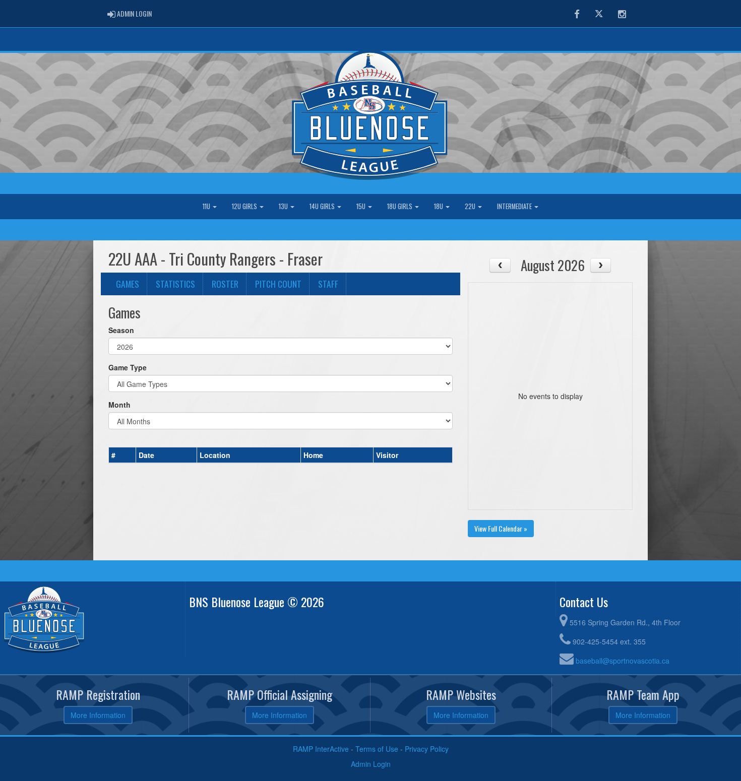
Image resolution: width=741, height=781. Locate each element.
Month (119, 405)
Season (121, 330)
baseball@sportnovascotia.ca (622, 661)
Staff (328, 283)
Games (127, 283)
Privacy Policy (427, 749)
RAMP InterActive (321, 749)
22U (471, 206)
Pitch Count (278, 283)
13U (284, 206)
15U (361, 206)
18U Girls (400, 206)
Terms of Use (376, 749)
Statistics (175, 283)
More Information (98, 715)
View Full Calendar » (500, 528)
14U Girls (323, 206)
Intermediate (515, 206)
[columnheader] (122, 455)
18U (439, 206)
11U (207, 206)
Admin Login (371, 764)
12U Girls (245, 206)
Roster (225, 283)
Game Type (127, 367)
